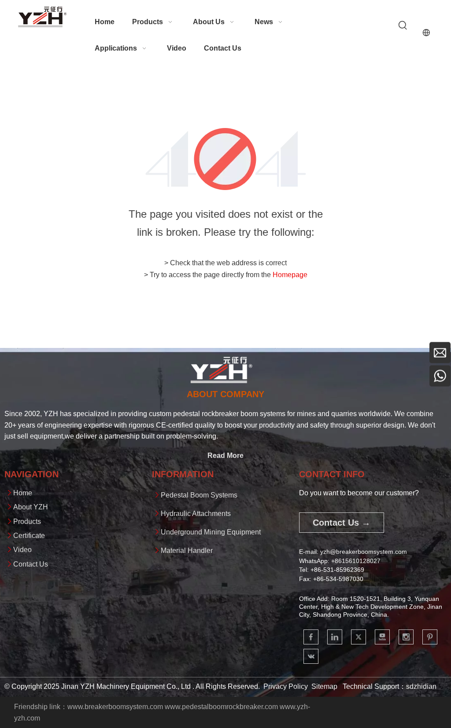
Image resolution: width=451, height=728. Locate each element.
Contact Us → (341, 522)
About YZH (30, 507)
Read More (225, 455)
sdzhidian (421, 686)
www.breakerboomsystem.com (115, 706)
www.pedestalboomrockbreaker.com (221, 706)
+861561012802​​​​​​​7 (356, 560)
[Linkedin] (334, 636)
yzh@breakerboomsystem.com (363, 551)
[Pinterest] (429, 636)
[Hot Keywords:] (403, 25)
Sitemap (324, 686)
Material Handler (187, 550)
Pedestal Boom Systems (199, 495)
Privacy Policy (285, 686)
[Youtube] (382, 636)
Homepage (290, 274)
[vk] (310, 656)
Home (22, 493)
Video (22, 549)
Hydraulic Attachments (196, 513)
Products (27, 521)
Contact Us (30, 564)
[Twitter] (358, 636)
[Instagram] (406, 636)
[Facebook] (310, 636)
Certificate (29, 535)
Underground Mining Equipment (211, 532)
